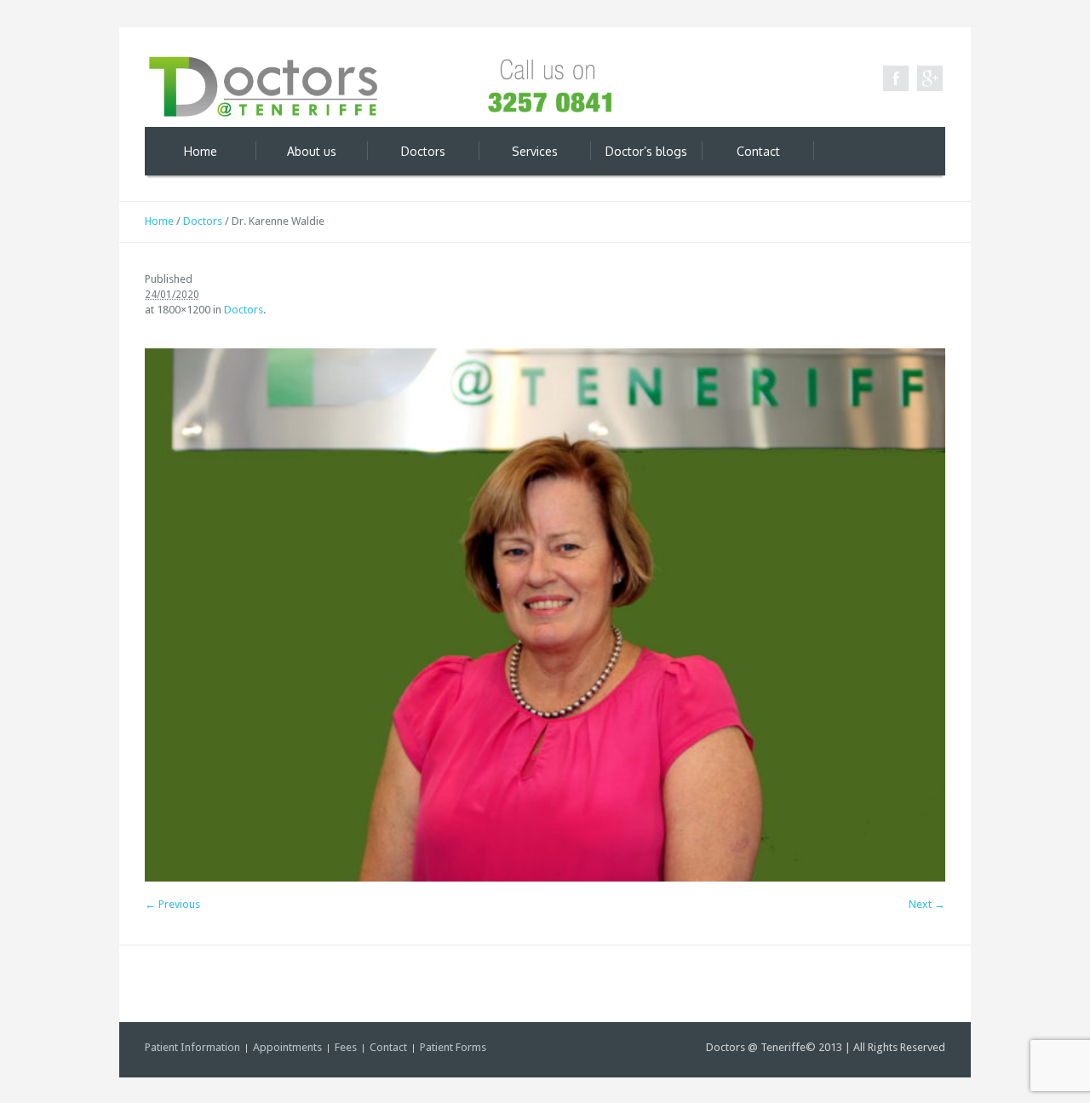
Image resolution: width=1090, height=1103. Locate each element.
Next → (927, 904)
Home (159, 221)
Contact (388, 1047)
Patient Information (192, 1047)
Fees (346, 1047)
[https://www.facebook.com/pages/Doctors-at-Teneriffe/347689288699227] (896, 78)
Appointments (287, 1047)
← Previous (172, 904)
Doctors (202, 221)
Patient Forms (453, 1047)
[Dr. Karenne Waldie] (545, 615)
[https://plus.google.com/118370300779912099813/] (930, 78)
